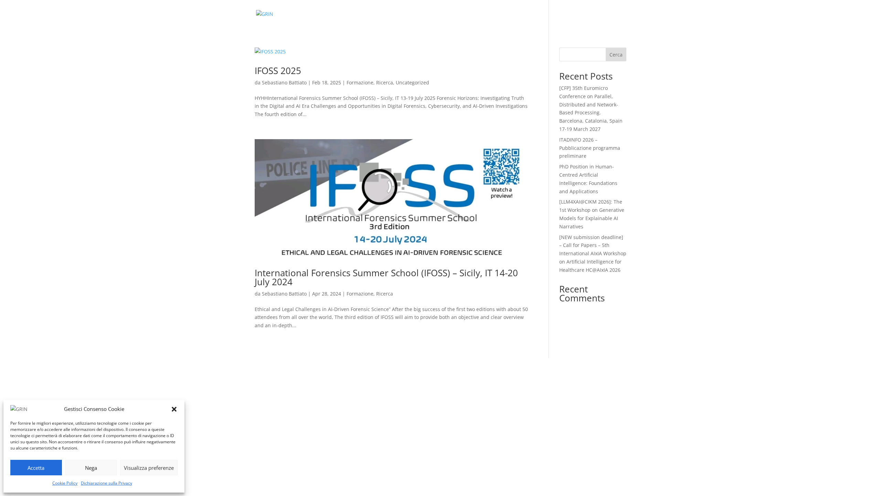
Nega (91, 467)
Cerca (616, 54)
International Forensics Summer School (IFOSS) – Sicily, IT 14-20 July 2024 (386, 277)
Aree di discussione (555, 14)
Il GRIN (334, 14)
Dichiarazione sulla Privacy (106, 483)
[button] (174, 409)
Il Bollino (484, 14)
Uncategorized (412, 82)
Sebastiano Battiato (284, 82)
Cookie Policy (64, 483)
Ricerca (402, 14)
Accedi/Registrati (606, 14)
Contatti (513, 14)
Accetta (36, 467)
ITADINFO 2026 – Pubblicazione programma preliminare (589, 147)
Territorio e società (442, 14)
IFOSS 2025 (278, 70)
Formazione (371, 14)
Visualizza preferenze (149, 467)
